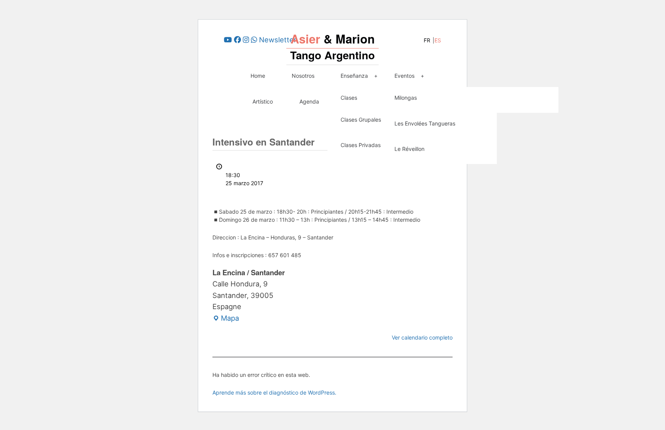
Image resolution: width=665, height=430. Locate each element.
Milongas (405, 97)
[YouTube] (228, 39)
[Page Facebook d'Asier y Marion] (237, 39)
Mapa (225, 319)
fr (427, 40)
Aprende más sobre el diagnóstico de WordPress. (274, 392)
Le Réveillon (409, 149)
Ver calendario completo (422, 337)
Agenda (309, 101)
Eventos (404, 75)
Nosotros (303, 75)
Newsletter (277, 39)
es (437, 40)
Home (258, 75)
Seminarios (469, 97)
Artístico (262, 101)
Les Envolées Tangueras (424, 123)
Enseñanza (354, 75)
